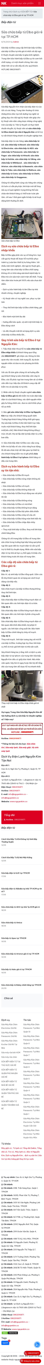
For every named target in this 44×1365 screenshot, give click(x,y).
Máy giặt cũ (6, 1148)
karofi (6, 1342)
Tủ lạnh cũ (17, 1148)
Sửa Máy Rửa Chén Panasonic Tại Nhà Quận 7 (31, 1051)
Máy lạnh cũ (20, 1152)
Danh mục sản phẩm (22, 3)
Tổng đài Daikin (29, 1148)
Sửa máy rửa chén (9, 1057)
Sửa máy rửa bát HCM (10, 1052)
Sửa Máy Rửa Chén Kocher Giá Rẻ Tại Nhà (9, 1044)
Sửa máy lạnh (11, 747)
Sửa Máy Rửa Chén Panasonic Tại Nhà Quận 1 (31, 1110)
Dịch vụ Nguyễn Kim (14, 1155)
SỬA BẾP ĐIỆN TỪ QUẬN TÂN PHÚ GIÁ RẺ (10, 1093)
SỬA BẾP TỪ (26, 12)
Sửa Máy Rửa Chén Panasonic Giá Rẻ (9, 1034)
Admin (16, 42)
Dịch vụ (16, 12)
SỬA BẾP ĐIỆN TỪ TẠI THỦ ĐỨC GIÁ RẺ (10, 1063)
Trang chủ (7, 12)
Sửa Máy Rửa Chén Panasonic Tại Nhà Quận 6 (31, 1063)
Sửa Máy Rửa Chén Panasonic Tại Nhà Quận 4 (31, 1087)
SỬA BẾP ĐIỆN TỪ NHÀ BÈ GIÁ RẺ (9, 1083)
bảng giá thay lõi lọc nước (22, 1159)
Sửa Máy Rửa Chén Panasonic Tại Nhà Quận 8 (31, 1040)
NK (4, 3)
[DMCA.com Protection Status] (9, 1333)
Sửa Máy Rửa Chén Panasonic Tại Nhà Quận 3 (31, 1098)
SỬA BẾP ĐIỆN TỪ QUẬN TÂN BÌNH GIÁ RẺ (10, 1105)
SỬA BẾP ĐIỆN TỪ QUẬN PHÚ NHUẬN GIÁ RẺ (9, 1073)
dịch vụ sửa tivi (31, 1155)
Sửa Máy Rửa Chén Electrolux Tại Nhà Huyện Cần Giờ (31, 1122)
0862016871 (17, 787)
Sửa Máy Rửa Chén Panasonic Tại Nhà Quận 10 (31, 1028)
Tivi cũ (11, 1152)
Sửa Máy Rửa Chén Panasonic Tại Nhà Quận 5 (31, 1075)
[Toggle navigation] (39, 3)
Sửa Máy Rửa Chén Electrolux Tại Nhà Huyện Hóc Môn (31, 1134)
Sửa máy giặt (25, 747)
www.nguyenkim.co (18, 801)
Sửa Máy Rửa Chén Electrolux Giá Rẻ (9, 1026)
